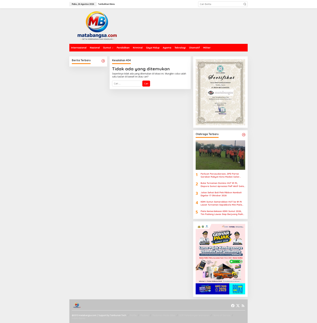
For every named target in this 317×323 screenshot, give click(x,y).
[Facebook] (233, 305)
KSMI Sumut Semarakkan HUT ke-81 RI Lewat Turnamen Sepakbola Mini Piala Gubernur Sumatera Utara (221, 203)
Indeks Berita (78, 318)
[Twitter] (238, 305)
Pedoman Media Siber (164, 315)
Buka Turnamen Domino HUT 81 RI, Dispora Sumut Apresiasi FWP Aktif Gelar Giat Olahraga (223, 184)
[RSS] (243, 305)
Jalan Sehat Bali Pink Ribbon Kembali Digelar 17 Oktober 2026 (221, 194)
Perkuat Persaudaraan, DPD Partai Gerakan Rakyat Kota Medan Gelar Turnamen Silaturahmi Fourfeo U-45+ (221, 175)
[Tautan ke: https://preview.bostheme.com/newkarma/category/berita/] (103, 61)
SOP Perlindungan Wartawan (194, 315)
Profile (133, 315)
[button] (245, 4)
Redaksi (145, 315)
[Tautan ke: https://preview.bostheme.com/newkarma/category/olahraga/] (244, 135)
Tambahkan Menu (106, 4)
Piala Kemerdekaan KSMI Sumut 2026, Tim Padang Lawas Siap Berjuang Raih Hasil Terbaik (222, 212)
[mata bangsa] (97, 25)
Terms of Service (221, 315)
